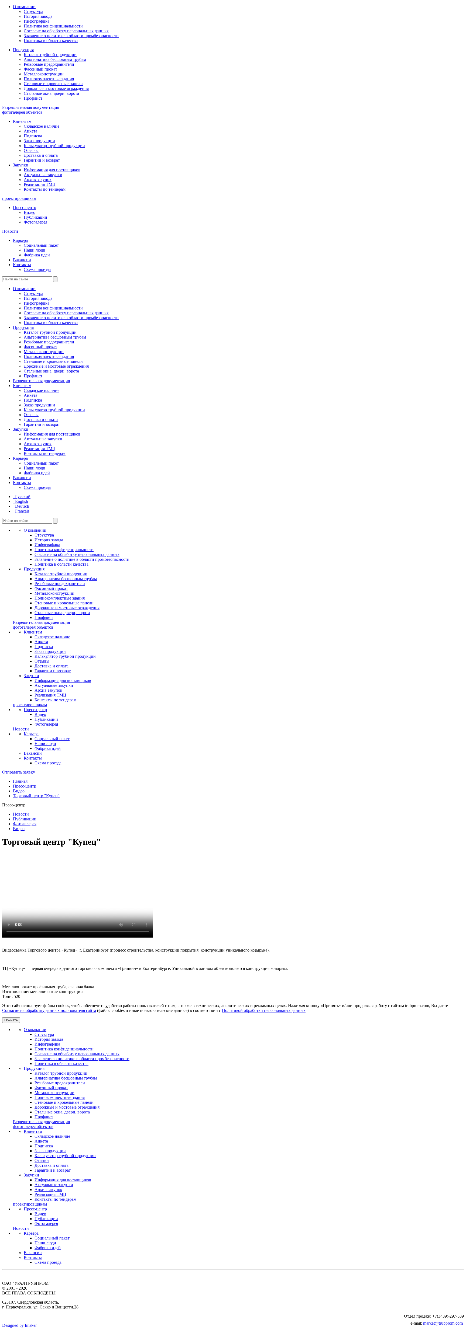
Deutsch (21, 506)
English (20, 501)
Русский (21, 496)
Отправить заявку (18, 772)
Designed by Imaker (19, 1325)
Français (21, 511)
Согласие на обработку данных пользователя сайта (49, 1010)
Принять (11, 1020)
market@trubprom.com (443, 1323)
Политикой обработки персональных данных (264, 1010)
